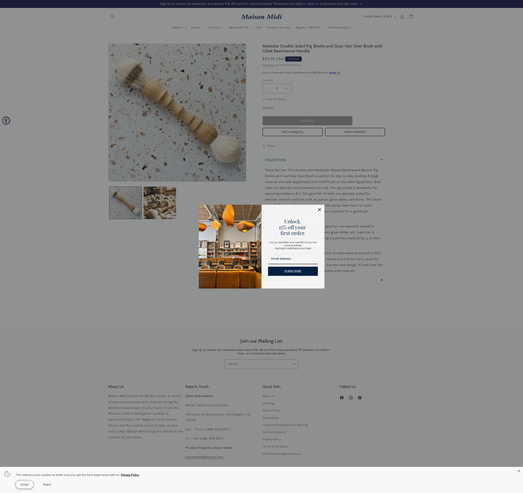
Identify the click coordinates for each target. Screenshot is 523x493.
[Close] (519, 471)
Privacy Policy (130, 475)
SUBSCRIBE (293, 271)
